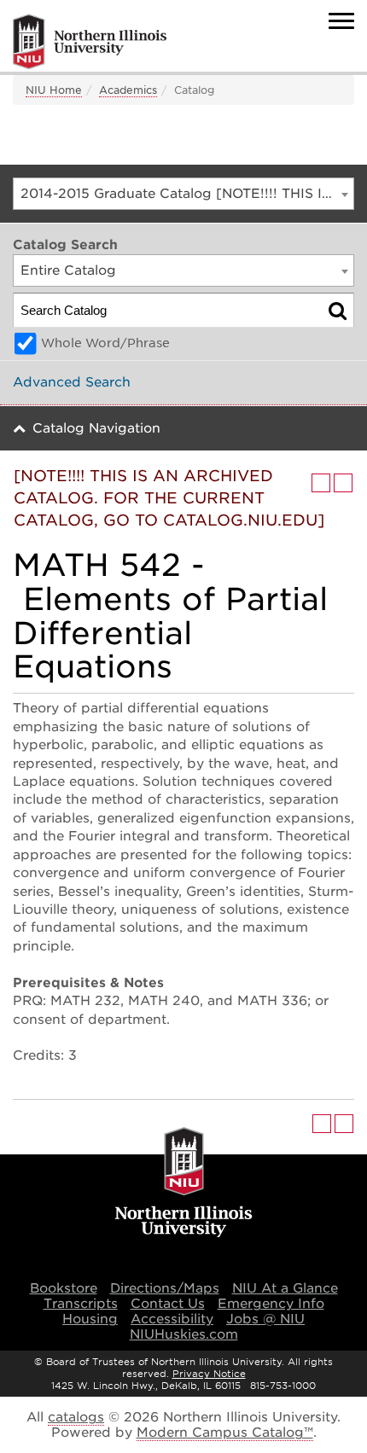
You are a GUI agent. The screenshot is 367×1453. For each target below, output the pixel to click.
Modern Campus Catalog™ (225, 1432)
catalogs (76, 1417)
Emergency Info (271, 1303)
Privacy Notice (209, 1374)
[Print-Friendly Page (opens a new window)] (321, 483)
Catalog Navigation (96, 428)
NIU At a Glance (285, 1288)
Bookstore (63, 1288)
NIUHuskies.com (184, 1334)
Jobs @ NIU (265, 1319)
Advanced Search (72, 382)
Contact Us (168, 1303)
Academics (128, 90)
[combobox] (183, 193)
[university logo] (184, 1183)
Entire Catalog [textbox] (68, 270)
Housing (90, 1319)
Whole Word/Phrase (105, 343)
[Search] (337, 310)
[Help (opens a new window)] (343, 483)
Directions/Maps (164, 1288)
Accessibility (172, 1319)
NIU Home (54, 90)
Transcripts (81, 1303)
